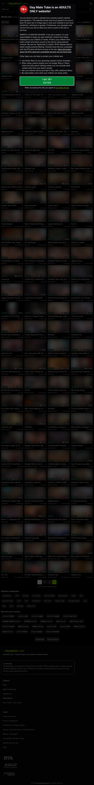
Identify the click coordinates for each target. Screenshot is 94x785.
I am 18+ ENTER (47, 81)
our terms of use (62, 88)
